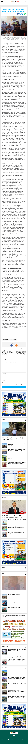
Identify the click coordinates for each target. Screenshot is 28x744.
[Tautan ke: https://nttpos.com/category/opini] (25, 420)
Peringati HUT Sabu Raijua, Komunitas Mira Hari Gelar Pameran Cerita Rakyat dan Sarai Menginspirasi (7, 351)
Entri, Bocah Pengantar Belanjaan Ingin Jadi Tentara (16, 533)
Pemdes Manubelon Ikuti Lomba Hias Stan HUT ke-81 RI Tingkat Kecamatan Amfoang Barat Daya (17, 650)
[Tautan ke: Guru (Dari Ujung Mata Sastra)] (4, 609)
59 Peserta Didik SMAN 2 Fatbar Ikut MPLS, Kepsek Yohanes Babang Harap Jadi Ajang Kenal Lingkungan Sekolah (17, 684)
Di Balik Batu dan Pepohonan (14, 594)
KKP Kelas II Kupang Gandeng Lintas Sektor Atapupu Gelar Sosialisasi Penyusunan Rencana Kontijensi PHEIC (20, 351)
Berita (3, 14)
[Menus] (2, 1)
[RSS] (16, 345)
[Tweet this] (20, 14)
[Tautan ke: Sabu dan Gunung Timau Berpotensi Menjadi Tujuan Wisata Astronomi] (14, 429)
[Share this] (18, 14)
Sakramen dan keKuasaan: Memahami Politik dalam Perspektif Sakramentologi (16, 456)
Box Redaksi (14, 742)
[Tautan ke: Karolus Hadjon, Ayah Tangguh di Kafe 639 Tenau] (4, 521)
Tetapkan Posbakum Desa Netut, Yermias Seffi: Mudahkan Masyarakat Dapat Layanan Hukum (17, 660)
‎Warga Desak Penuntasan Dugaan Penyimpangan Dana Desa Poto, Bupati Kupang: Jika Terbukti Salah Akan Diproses (13, 657)
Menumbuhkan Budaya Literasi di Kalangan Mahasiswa (17, 444)
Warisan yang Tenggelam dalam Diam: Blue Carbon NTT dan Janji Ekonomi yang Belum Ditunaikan (17, 463)
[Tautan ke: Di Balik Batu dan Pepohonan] (4, 596)
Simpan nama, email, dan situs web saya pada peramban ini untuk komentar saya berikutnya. (12, 383)
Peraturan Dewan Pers (11, 740)
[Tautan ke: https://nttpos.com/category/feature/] (25, 498)
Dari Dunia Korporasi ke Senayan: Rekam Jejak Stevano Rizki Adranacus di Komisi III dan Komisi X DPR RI (13, 516)
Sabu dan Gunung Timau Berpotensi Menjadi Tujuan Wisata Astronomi (13, 438)
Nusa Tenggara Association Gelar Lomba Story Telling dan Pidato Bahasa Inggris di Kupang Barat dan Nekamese (17, 678)
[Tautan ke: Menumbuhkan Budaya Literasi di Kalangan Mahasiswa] (4, 445)
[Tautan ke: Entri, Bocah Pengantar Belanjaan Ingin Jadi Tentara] (4, 534)
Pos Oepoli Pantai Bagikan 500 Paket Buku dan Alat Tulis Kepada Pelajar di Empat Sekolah (17, 671)
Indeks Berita (3, 740)
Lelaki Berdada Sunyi (7, 592)
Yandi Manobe (13, 339)
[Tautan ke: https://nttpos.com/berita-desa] (25, 647)
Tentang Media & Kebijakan (6, 742)
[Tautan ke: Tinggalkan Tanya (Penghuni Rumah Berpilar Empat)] (4, 603)
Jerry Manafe (5, 339)
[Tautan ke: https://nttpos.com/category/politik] (25, 568)
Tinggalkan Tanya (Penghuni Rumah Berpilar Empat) (15, 601)
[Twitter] (14, 345)
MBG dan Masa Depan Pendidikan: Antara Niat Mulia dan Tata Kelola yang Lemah (16, 450)
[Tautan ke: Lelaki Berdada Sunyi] (14, 583)
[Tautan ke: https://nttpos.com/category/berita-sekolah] (25, 668)
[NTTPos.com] (14, 1)
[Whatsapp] (25, 14)
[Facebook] (11, 345)
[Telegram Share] (22, 14)
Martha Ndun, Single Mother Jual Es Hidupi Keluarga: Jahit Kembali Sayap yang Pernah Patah (17, 527)
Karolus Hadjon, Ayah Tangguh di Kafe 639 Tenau (17, 520)
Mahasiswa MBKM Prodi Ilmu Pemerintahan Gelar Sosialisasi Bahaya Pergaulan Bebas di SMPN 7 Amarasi (16, 691)
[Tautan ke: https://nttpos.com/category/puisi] (25, 574)
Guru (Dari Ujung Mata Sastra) (14, 607)
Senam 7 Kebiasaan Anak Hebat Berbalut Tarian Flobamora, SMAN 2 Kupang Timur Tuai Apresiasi (16, 697)
